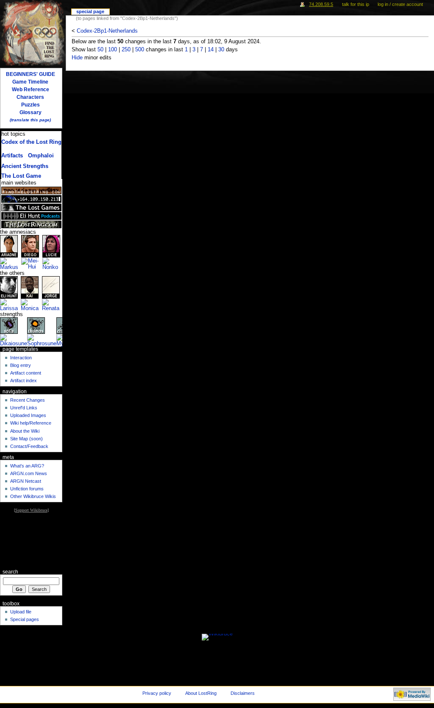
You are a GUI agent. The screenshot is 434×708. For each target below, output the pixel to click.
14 (211, 50)
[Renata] (52, 305)
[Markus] (10, 264)
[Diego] (30, 246)
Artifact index (23, 380)
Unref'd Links (23, 407)
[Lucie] (51, 246)
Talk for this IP (355, 4)
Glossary (30, 112)
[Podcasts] (31, 216)
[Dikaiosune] (13, 340)
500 (139, 50)
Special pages (24, 619)
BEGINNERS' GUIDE (30, 74)
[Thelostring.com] (31, 224)
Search (10, 571)
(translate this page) (30, 120)
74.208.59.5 (321, 4)
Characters (30, 97)
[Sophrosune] (41, 340)
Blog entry (20, 365)
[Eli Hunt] (9, 287)
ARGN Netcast (25, 481)
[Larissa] (10, 305)
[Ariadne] (9, 246)
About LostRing (201, 693)
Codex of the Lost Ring (31, 142)
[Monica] (31, 305)
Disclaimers (243, 693)
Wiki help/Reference (30, 422)
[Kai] (30, 287)
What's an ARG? (27, 465)
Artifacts (12, 156)
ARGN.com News (28, 473)
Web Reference (30, 89)
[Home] (33, 33)
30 (221, 50)
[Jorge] (51, 287)
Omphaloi (41, 156)
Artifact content (25, 372)
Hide (77, 58)
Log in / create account (400, 4)
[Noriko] (52, 264)
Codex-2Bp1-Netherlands (107, 31)
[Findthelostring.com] (31, 190)
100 (112, 50)
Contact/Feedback (29, 446)
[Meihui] (31, 264)
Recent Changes (27, 400)
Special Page (90, 11)
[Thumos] (36, 325)
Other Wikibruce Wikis (33, 496)
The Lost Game (21, 176)
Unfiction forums (27, 488)
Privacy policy (156, 693)
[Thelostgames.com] (31, 207)
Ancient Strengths (24, 166)
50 (100, 50)
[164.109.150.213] (31, 199)
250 (126, 50)
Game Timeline (30, 82)
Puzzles (30, 105)
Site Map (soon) (26, 438)
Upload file (20, 611)
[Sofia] (9, 325)
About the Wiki (24, 431)
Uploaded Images (28, 415)
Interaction (21, 357)
